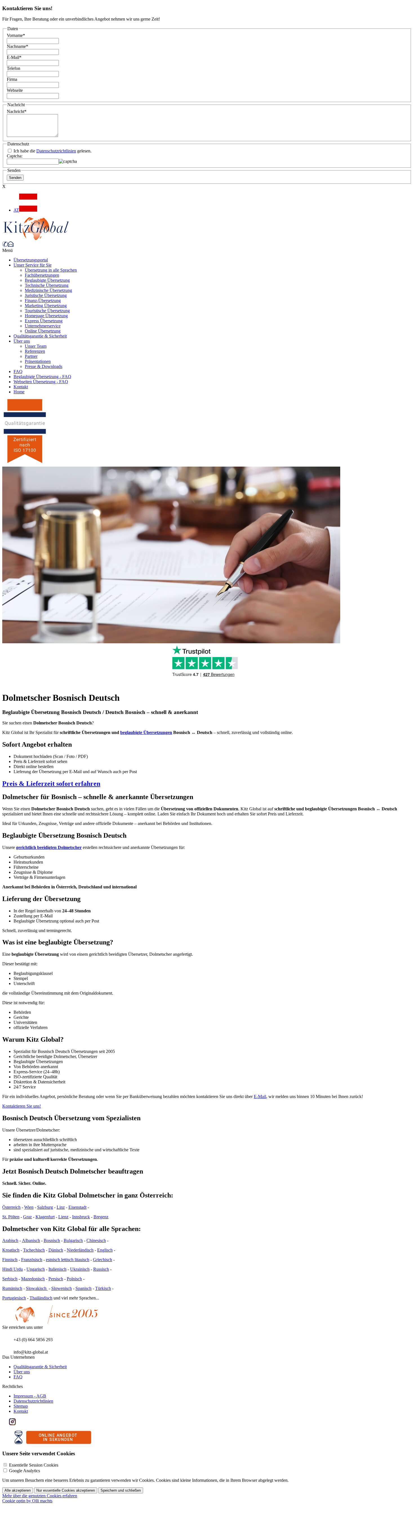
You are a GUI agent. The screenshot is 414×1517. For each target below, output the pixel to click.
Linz (61, 1207)
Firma (12, 79)
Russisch (101, 1269)
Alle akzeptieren (18, 1490)
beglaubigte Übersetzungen (146, 732)
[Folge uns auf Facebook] (5, 1423)
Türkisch (103, 1288)
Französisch (31, 1259)
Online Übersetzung (43, 331)
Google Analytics (24, 1470)
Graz (27, 1216)
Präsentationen (38, 361)
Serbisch (9, 1278)
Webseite (15, 90)
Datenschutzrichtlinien (56, 150)
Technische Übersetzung (46, 285)
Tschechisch (34, 1250)
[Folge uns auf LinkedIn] (19, 1423)
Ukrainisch (80, 1269)
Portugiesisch (14, 1298)
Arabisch (10, 1240)
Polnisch (74, 1278)
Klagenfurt (45, 1216)
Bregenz (101, 1216)
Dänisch (55, 1250)
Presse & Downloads (43, 366)
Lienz (63, 1216)
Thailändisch (41, 1298)
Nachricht (16, 111)
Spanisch (83, 1288)
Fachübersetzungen (42, 275)
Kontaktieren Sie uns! (21, 1106)
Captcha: (15, 156)
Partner (31, 356)
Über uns (22, 341)
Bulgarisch (73, 1240)
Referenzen (35, 351)
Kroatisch (10, 1250)
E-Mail (14, 57)
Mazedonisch (33, 1278)
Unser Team (35, 346)
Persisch (55, 1278)
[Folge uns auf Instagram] (12, 1423)
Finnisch (9, 1259)
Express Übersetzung (44, 320)
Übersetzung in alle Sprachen (51, 270)
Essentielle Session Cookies (33, 1465)
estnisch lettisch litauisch (67, 1259)
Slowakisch (37, 1288)
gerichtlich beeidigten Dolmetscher (49, 847)
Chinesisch (96, 1240)
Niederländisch (80, 1250)
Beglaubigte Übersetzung (47, 280)
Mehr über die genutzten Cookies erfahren (39, 1495)
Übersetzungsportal (31, 260)
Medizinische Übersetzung (48, 290)
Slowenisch (61, 1288)
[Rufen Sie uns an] (5, 245)
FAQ (18, 371)
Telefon (13, 68)
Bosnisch (52, 1240)
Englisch (105, 1250)
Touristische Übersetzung (47, 310)
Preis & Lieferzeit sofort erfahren (51, 783)
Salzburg (45, 1207)
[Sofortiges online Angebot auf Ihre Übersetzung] (53, 1442)
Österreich (11, 1207)
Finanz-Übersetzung (43, 300)
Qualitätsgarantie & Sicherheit (40, 336)
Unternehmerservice (43, 325)
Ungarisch (35, 1269)
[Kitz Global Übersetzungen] (36, 238)
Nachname (17, 46)
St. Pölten (10, 1216)
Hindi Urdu (12, 1269)
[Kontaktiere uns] (11, 245)
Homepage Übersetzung (46, 315)
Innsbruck (81, 1216)
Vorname (16, 35)
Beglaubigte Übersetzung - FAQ (42, 376)
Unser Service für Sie (33, 265)
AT (16, 210)
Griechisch (102, 1259)
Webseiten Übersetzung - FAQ (41, 381)
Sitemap (21, 1406)
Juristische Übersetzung (46, 295)
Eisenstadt (77, 1207)
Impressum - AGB (30, 1396)
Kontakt (21, 386)
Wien (29, 1207)
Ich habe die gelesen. (52, 150)
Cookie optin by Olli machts (27, 1500)
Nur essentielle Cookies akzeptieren (65, 1490)
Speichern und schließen (121, 1490)
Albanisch (31, 1240)
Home (19, 391)
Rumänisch (12, 1288)
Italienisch (57, 1269)
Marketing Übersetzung (46, 305)
